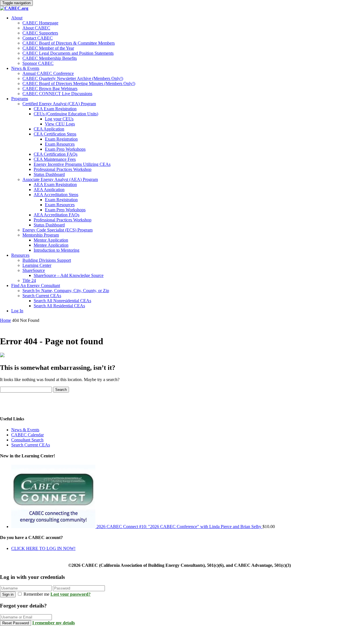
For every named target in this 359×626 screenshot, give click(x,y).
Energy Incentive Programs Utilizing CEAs (72, 164)
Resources (20, 255)
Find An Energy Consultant (35, 285)
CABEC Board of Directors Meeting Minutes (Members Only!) (78, 83)
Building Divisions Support (46, 260)
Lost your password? (70, 594)
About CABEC (36, 28)
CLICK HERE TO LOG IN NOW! (43, 548)
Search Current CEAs (41, 295)
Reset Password (15, 623)
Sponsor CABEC (38, 63)
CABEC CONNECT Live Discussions (57, 93)
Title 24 (29, 280)
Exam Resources (60, 144)
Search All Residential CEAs (59, 305)
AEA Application (49, 189)
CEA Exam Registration (55, 108)
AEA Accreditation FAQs (56, 214)
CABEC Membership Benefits (49, 58)
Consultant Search (27, 439)
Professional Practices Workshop (62, 169)
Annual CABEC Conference (48, 73)
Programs (19, 98)
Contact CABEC (37, 38)
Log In (17, 310)
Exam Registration (61, 139)
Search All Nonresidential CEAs (62, 300)
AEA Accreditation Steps (56, 194)
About (16, 17)
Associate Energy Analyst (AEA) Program (60, 179)
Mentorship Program (40, 235)
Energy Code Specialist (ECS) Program (57, 230)
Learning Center (36, 265)
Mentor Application (51, 240)
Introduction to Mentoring (56, 250)
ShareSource (33, 270)
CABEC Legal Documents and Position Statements (68, 53)
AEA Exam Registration (55, 184)
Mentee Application (51, 245)
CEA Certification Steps (55, 134)
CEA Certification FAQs (55, 154)
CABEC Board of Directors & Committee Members (68, 43)
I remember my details (53, 622)
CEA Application (49, 129)
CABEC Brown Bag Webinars (49, 88)
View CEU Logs (60, 123)
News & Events (25, 68)
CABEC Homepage (40, 22)
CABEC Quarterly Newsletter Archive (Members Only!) (72, 78)
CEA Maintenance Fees (55, 159)
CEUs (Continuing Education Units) (66, 113)
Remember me (36, 594)
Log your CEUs (59, 118)
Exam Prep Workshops (65, 149)
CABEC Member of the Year (48, 48)
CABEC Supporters (40, 33)
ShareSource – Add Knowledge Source (68, 275)
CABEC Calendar (27, 434)
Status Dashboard (49, 174)
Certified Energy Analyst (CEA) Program (59, 103)
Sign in (7, 594)
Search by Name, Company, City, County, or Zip (65, 290)
